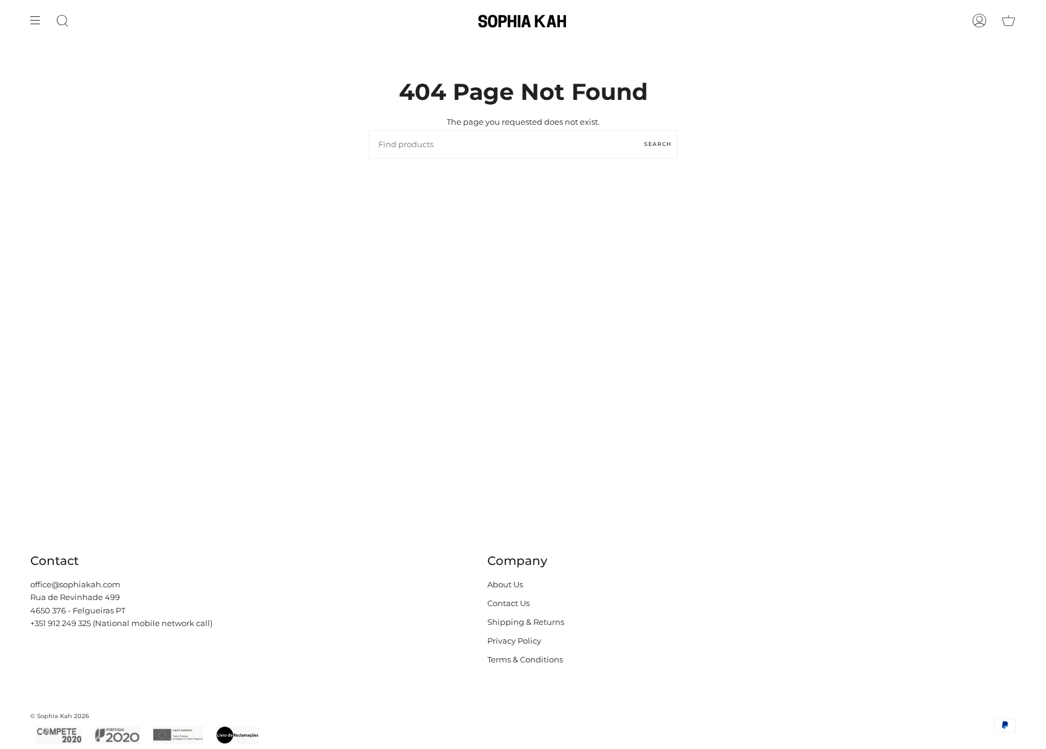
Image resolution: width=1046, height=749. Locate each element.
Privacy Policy (514, 640)
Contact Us (508, 603)
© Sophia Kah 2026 (59, 716)
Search (657, 143)
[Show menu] (39, 20)
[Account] (979, 20)
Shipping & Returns (525, 622)
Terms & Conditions (525, 659)
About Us (505, 584)
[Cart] (1008, 20)
